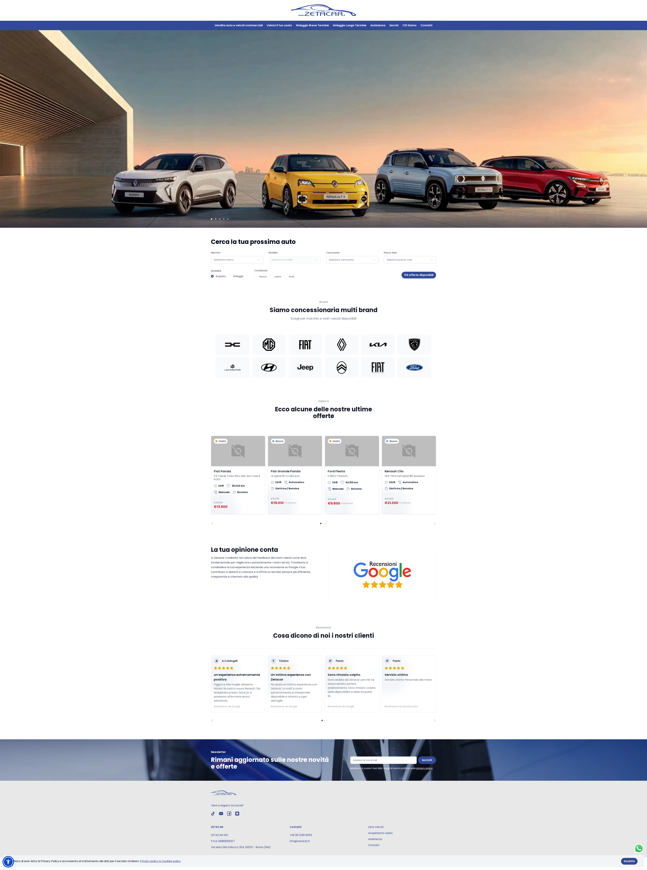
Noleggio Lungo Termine (349, 25)
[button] (8, 862)
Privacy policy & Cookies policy (160, 861)
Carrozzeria (333, 252)
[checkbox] (255, 276)
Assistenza (377, 25)
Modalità (216, 271)
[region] (323, 480)
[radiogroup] (227, 276)
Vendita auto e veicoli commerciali (239, 25)
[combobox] (237, 259)
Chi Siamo (410, 25)
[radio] (212, 276)
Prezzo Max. (390, 252)
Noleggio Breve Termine (312, 25)
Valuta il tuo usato (279, 25)
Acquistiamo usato (380, 833)
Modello (273, 252)
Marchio (215, 252)
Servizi (393, 25)
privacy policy (424, 768)
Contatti (426, 25)
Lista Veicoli (375, 827)
